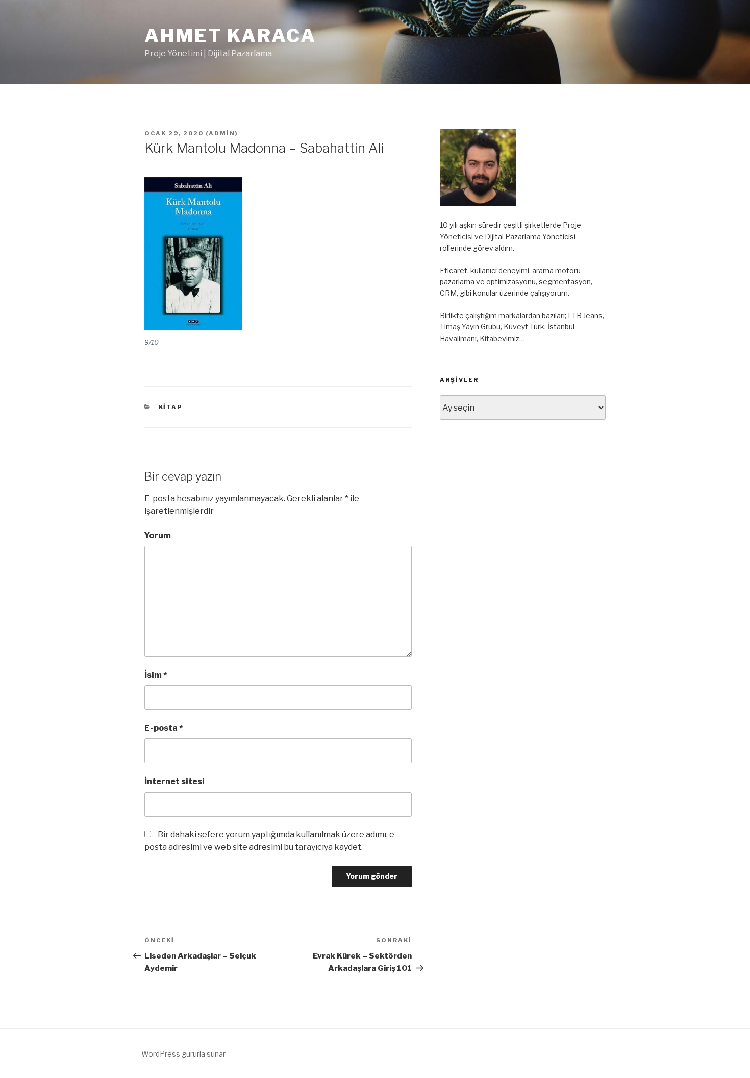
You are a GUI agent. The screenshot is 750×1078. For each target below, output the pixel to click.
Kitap (171, 407)
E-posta (163, 728)
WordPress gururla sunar (183, 1053)
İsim (155, 675)
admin (222, 133)
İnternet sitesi (174, 781)
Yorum (157, 535)
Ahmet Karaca (230, 36)
